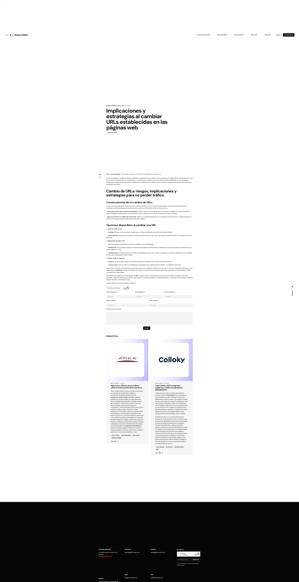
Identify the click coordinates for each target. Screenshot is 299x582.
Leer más (113, 441)
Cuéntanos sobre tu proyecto (113, 309)
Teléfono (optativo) (111, 300)
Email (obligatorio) (140, 292)
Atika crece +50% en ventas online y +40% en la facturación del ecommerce (126, 387)
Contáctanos (289, 35)
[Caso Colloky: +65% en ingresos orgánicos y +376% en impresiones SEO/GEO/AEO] (172, 360)
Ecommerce (169, 447)
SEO (123, 105)
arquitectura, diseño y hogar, (119, 397)
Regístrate (196, 559)
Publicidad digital (116, 438)
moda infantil (170, 395)
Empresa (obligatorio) (169, 292)
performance (136, 435)
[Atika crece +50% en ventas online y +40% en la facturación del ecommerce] (127, 360)
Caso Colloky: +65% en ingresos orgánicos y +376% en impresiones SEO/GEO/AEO (168, 388)
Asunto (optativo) (154, 300)
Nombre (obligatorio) (111, 292)
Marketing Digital (111, 105)
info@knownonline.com (105, 556)
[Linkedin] (100, 174)
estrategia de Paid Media (132, 426)
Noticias (118, 105)
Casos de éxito (115, 435)
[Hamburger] (7, 35)
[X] (100, 177)
